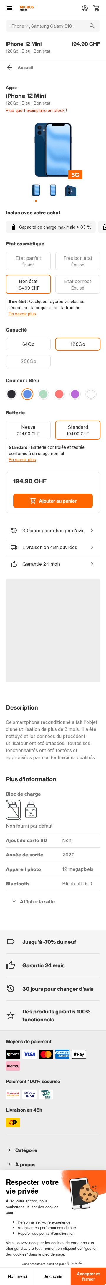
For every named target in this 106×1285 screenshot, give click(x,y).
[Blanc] (91, 394)
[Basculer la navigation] (9, 8)
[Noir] (11, 394)
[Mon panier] (96, 8)
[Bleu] (27, 394)
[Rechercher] (92, 26)
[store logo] (27, 8)
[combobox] (45, 25)
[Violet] (75, 394)
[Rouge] (59, 394)
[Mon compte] (84, 8)
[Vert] (43, 394)
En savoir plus (22, 314)
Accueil (25, 67)
